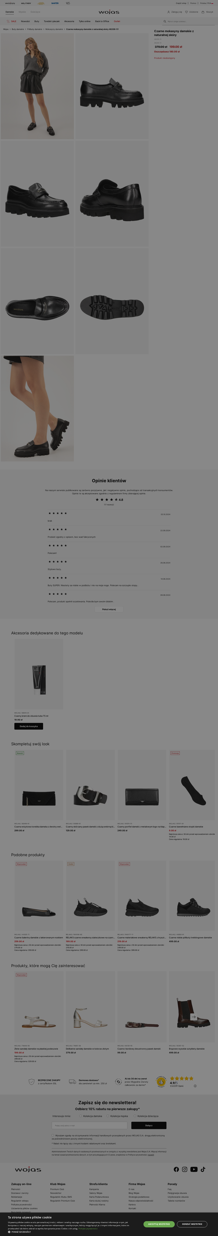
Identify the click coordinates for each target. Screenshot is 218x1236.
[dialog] (109, 618)
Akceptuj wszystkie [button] (159, 1224)
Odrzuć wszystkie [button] (192, 1224)
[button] (73, 1232)
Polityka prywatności (88, 1228)
